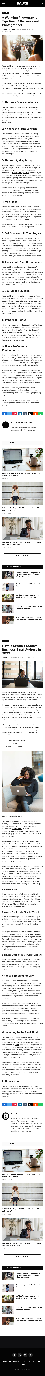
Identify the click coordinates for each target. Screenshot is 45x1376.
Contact (30, 1361)
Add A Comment (22, 555)
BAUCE (6, 657)
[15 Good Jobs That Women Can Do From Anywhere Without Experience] (8, 620)
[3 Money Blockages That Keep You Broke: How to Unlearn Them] (22, 493)
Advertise (7, 1361)
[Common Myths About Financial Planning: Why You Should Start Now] (22, 528)
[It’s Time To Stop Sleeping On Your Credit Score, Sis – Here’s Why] (8, 598)
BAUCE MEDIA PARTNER (11, 29)
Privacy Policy (19, 1361)
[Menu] (3, 3)
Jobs (38, 1361)
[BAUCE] (22, 3)
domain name (17, 829)
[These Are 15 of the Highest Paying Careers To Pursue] (8, 609)
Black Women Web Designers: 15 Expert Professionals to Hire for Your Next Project (28, 575)
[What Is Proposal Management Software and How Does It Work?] (22, 459)
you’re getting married (20, 173)
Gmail (17, 1045)
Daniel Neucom (33, 93)
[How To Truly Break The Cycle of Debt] (8, 587)
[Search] (42, 3)
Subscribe (22, 1364)
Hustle (5, 13)
